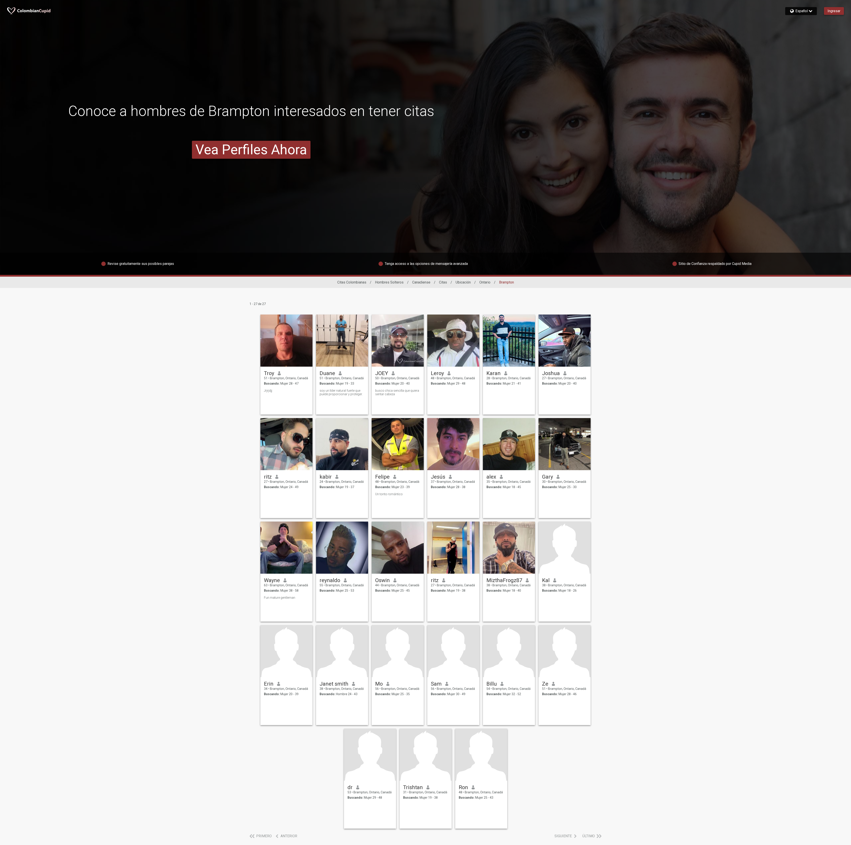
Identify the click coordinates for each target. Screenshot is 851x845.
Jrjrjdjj (268, 390)
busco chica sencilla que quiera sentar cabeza (397, 392)
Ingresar (834, 11)
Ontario (484, 282)
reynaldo (330, 580)
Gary (547, 477)
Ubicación (463, 282)
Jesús (438, 477)
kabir (326, 477)
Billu (491, 684)
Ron (463, 787)
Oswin (382, 580)
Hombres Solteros (389, 282)
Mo (379, 684)
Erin (268, 684)
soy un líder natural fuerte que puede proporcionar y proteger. (341, 392)
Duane (327, 373)
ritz (268, 477)
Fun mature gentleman (279, 597)
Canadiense (421, 282)
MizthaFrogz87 (504, 580)
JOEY (381, 373)
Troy (269, 373)
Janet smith (334, 684)
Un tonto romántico (389, 494)
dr (350, 787)
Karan (493, 373)
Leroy (437, 373)
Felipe (382, 477)
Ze (545, 684)
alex (491, 477)
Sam (436, 684)
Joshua (551, 373)
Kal (546, 580)
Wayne (272, 580)
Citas (443, 282)
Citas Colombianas (351, 282)
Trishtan (413, 787)
